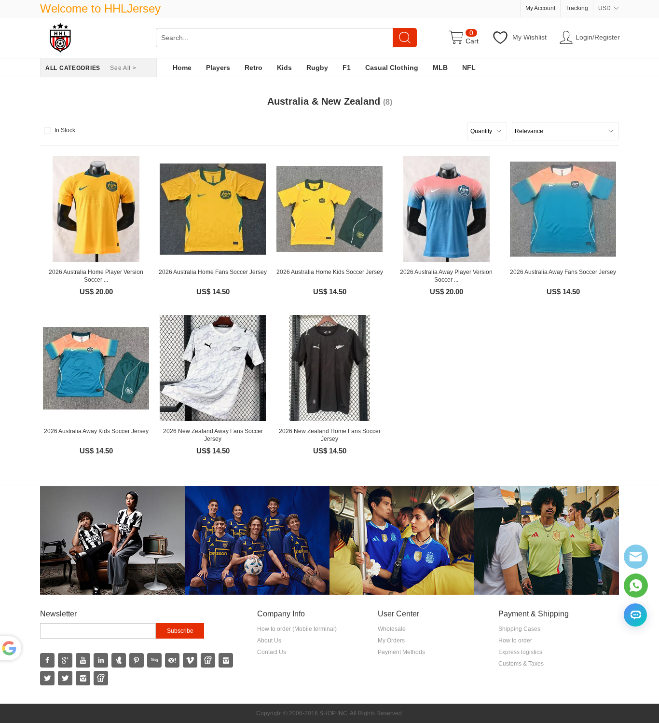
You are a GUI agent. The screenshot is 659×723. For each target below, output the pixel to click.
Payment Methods (401, 652)
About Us (269, 640)
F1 (347, 67)
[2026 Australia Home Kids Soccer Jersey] (329, 208)
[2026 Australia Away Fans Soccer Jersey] (563, 208)
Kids (284, 67)
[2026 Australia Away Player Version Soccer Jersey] (446, 208)
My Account (540, 8)
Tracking (576, 8)
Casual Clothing (391, 67)
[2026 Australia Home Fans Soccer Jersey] (212, 208)
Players (218, 67)
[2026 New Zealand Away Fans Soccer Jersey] (212, 368)
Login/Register (597, 37)
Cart (472, 41)
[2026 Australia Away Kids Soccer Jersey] (96, 368)
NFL (469, 67)
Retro (253, 67)
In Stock (65, 130)
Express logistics (520, 652)
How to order (515, 640)
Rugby (317, 67)
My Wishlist (529, 37)
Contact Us (271, 652)
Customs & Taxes (521, 663)
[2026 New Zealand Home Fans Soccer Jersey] (329, 368)
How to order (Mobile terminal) (297, 629)
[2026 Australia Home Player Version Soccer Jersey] (96, 208)
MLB (440, 67)
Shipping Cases (519, 629)
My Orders (391, 640)
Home (182, 67)
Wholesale (392, 629)
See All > (123, 68)
